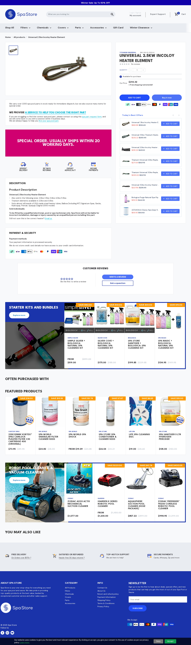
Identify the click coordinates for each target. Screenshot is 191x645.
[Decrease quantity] (131, 70)
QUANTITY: (123, 70)
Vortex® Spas (13, 431)
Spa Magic (162, 338)
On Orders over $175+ (21, 557)
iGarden (101, 498)
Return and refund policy (108, 594)
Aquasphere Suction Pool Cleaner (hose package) (136, 505)
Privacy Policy (103, 606)
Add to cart (134, 97)
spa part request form (92, 116)
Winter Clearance (139, 27)
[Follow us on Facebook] (2, 633)
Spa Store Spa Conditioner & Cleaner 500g (107, 436)
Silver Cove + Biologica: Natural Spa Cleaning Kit (106, 344)
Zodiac (70, 498)
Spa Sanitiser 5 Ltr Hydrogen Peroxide (170, 436)
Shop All (9, 27)
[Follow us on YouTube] (12, 633)
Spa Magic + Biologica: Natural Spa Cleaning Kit (166, 344)
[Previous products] (173, 115)
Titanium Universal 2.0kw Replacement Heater (146, 160)
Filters (24, 27)
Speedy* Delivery (23, 169)
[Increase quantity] (143, 70)
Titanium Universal (128, 52)
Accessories (97, 27)
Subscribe (138, 608)
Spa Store (103, 431)
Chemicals (42, 27)
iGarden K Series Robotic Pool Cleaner (107, 503)
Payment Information (106, 597)
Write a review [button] (117, 276)
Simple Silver (73, 338)
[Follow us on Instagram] (7, 633)
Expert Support (158, 14)
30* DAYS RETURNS (47, 169)
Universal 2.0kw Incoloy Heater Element (146, 147)
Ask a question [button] (117, 283)
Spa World (43, 431)
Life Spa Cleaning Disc (139, 435)
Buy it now (167, 97)
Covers (62, 27)
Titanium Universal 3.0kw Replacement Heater (146, 172)
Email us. (48, 218)
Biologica (132, 338)
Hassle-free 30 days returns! (72, 557)
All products (19, 37)
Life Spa (132, 431)
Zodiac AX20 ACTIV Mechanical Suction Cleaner (79, 503)
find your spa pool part (49, 121)
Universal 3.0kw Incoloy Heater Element (146, 185)
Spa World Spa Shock (77, 435)
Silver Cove (102, 338)
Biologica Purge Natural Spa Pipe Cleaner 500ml (146, 197)
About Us (101, 591)
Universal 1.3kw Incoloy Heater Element (146, 122)
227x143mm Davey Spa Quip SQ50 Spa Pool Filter (146, 210)
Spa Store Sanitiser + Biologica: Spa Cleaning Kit (137, 344)
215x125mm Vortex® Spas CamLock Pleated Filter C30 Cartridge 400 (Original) (20, 439)
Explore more (19, 315)
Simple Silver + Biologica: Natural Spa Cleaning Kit (76, 344)
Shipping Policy (103, 600)
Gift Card (118, 27)
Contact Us (102, 588)
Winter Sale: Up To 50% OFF (95, 2)
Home (8, 37)
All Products (70, 588)
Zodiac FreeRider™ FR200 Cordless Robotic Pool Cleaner (169, 505)
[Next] (185, 335)
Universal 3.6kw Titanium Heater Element (146, 135)
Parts (78, 27)
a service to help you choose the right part (55, 112)
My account (135, 15)
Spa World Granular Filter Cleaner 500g (48, 436)
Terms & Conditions (105, 603)
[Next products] (179, 115)
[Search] (112, 14)
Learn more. (25, 642)
